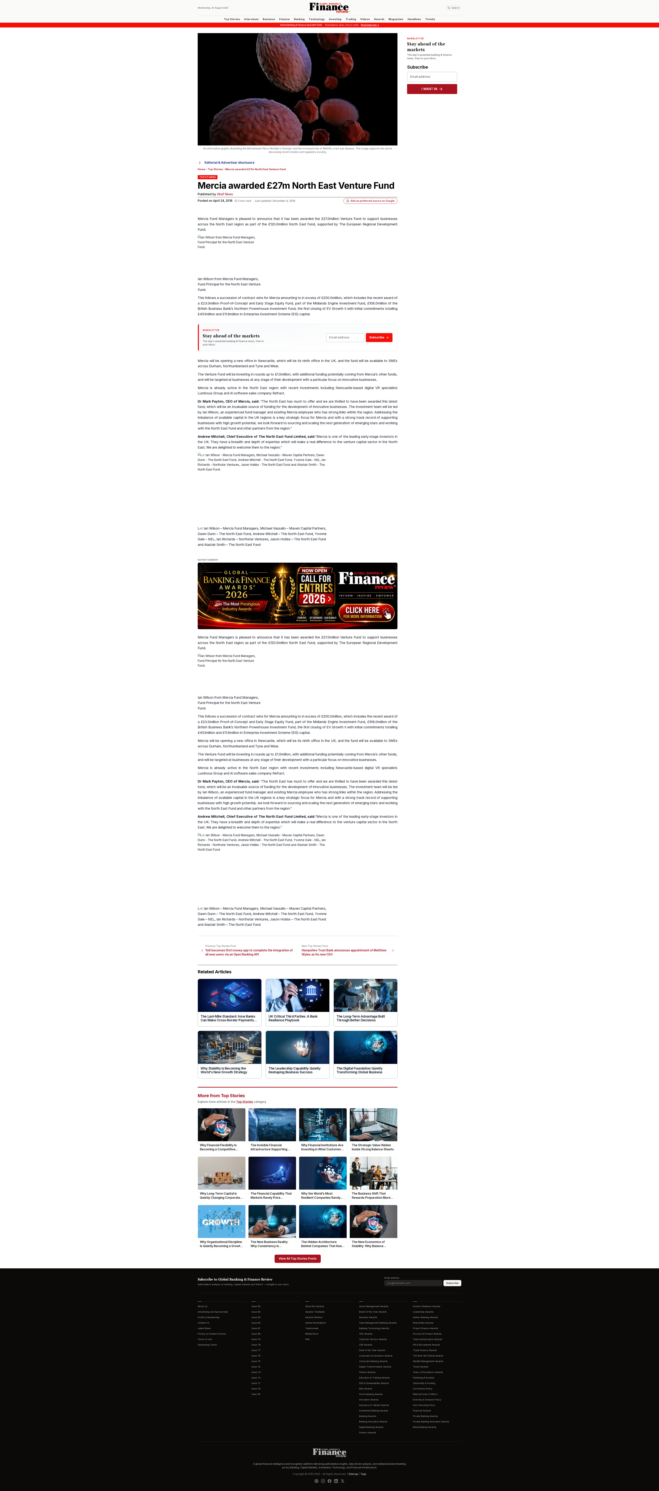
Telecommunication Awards (427, 1339)
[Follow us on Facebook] (329, 1481)
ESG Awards (365, 1388)
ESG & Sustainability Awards (374, 1383)
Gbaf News (225, 194)
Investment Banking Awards (373, 1410)
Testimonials (312, 1328)
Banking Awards (367, 1416)
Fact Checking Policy (424, 1405)
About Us (202, 1306)
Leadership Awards (423, 1312)
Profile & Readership (208, 1317)
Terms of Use (205, 1339)
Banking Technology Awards (374, 1328)
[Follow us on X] (342, 1481)
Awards (379, 19)
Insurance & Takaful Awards (374, 1405)
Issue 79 (256, 1339)
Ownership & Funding (424, 1383)
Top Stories (232, 19)
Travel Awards (420, 1366)
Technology (317, 19)
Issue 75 (256, 1361)
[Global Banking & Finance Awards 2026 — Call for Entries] (297, 596)
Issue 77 (256, 1350)
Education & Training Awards (374, 1377)
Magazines (396, 19)
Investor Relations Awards (426, 1306)
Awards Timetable (315, 1312)
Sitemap (353, 1473)
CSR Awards (365, 1344)
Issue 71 (256, 1383)
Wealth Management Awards (428, 1361)
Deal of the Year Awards (372, 1350)
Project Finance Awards (425, 1328)
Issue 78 (256, 1344)
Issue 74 (256, 1366)
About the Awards (314, 1306)
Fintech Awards (367, 1372)
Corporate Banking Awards (373, 1361)
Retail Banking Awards (424, 1427)
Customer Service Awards (373, 1339)
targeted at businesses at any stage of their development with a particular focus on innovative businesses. (296, 379)
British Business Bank (214, 308)
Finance (284, 19)
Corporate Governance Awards (375, 1355)
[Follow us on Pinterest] (316, 1481)
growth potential (243, 423)
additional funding (313, 374)
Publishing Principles (423, 1377)
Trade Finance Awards (425, 1350)
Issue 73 (256, 1372)
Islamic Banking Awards (425, 1317)
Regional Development (380, 224)
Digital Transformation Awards (375, 1366)
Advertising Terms (207, 1344)
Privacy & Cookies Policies (212, 1333)
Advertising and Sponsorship (213, 1312)
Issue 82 (256, 1323)
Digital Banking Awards (371, 1427)
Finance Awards (367, 1432)
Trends (430, 19)
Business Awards (368, 1317)
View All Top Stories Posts (298, 1258)
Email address (391, 1278)
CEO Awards (365, 1333)
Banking (299, 19)
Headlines (414, 19)
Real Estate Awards (423, 1323)
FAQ (307, 1339)
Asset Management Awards (373, 1306)
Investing (335, 19)
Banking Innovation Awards (373, 1421)
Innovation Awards (369, 1399)
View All (256, 1394)
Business (269, 19)
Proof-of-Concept (234, 303)
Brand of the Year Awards (373, 1312)
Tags (363, 1473)
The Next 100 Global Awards (428, 1355)
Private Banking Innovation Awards (431, 1421)
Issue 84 (256, 1312)
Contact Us (203, 1323)
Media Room (312, 1333)
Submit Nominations (315, 1323)
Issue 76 (256, 1355)
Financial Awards (422, 1410)
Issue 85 (256, 1306)
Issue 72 (256, 1377)
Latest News (204, 1328)
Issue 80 (256, 1333)
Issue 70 (256, 1388)
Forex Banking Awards (371, 1394)
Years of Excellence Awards (428, 1372)
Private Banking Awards (425, 1416)
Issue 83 (256, 1317)
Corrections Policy (422, 1388)
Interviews (251, 19)
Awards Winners (314, 1317)
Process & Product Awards (427, 1333)
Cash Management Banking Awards (378, 1323)
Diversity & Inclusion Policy (427, 1399)
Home (201, 169)
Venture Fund (215, 374)
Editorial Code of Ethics (425, 1394)
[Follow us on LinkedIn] (336, 1481)
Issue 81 (256, 1328)
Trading (351, 19)
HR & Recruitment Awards (426, 1344)
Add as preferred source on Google (372, 200)
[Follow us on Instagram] (323, 1481)
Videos (365, 19)
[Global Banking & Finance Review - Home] (329, 8)
